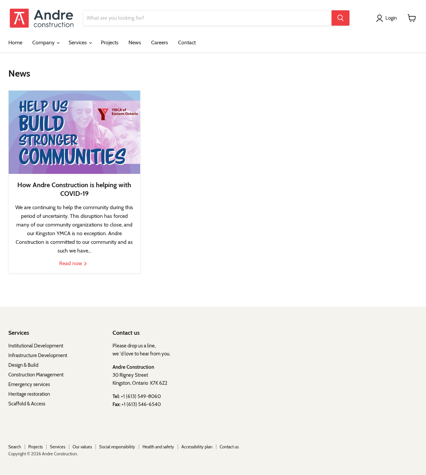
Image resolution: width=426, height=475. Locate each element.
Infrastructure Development (37, 355)
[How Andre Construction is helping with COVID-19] (74, 132)
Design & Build (23, 365)
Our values (82, 446)
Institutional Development (36, 346)
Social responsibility (117, 446)
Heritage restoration (29, 394)
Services (78, 42)
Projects (109, 42)
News (134, 42)
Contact (187, 42)
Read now (71, 263)
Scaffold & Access (26, 404)
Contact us (229, 446)
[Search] (340, 18)
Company (44, 42)
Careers (159, 42)
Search (14, 446)
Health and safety (158, 446)
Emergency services (29, 384)
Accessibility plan (196, 446)
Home (15, 42)
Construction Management (36, 375)
